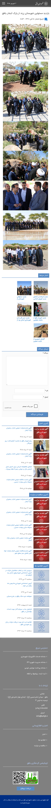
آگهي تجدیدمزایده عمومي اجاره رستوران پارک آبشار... (19, 429)
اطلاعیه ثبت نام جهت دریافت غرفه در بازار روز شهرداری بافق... (18, 623)
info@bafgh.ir (42, 716)
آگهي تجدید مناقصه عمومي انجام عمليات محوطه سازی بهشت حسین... (19, 480)
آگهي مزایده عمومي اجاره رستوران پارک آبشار (19, 539)
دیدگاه (45, 353)
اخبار (44, 734)
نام (46, 390)
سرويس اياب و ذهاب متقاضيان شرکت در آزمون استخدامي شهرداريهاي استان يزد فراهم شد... (18, 572)
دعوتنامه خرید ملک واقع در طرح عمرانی (19, 596)
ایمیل (45, 397)
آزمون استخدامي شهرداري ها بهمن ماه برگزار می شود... (19, 584)
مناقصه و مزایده (40, 745)
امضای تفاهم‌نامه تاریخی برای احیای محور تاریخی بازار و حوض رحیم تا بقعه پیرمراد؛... (18, 468)
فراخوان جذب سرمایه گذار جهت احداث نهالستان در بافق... (19, 610)
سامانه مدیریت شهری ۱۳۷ (36, 662)
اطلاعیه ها (42, 740)
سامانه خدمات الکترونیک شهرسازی (33, 656)
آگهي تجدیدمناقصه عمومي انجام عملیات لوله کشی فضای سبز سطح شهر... (18, 552)
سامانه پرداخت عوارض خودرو (35, 668)
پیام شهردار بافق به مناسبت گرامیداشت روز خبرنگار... (18, 442)
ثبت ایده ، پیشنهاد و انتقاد (36, 673)
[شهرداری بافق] (37, 3)
